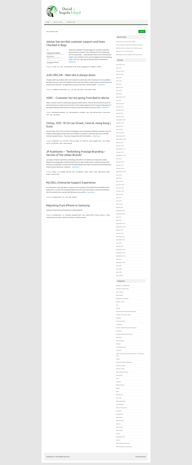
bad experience (73, 112)
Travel (54, 66)
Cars (117, 305)
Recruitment (63, 89)
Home (48, 22)
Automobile (119, 295)
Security (118, 424)
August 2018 (119, 142)
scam (60, 143)
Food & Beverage (121, 347)
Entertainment (120, 340)
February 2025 (120, 71)
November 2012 (120, 223)
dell (70, 197)
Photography (120, 404)
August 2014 (119, 207)
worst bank (56, 114)
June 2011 (119, 243)
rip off (48, 143)
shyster (91, 172)
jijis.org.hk (80, 89)
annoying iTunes (76, 215)
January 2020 (120, 116)
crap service (106, 112)
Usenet (118, 440)
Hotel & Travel (120, 368)
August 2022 (119, 87)
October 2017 (120, 152)
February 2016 (120, 184)
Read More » (72, 62)
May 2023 (119, 84)
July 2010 (118, 259)
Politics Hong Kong (121, 407)
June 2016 (119, 175)
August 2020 (119, 113)
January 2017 (120, 165)
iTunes (108, 215)
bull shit (68, 172)
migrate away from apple (53, 217)
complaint (82, 112)
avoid (90, 141)
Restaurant (55, 141)
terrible (99, 66)
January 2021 (120, 106)
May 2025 (119, 68)
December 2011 (120, 236)
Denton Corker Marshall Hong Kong (126, 327)
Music (117, 391)
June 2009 (119, 269)
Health (118, 359)
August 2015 (119, 194)
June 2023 (119, 81)
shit (51, 114)
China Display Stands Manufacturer (126, 311)
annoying (68, 215)
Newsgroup (119, 394)
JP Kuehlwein (79, 172)
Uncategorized (56, 197)
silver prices (119, 427)
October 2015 (120, 191)
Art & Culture (120, 292)
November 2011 (120, 239)
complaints (55, 89)
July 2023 (118, 77)
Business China (120, 301)
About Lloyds (58, 22)
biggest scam (97, 141)
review (86, 172)
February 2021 (120, 103)
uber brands (101, 172)
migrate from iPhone (68, 217)
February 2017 (120, 162)
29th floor (85, 141)
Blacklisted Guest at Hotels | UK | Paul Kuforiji (129, 54)
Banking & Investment (58, 112)
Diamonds (119, 331)
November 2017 (120, 149)
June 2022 (119, 90)
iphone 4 (102, 215)
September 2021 (121, 97)
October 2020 (120, 110)
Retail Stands (120, 420)
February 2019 (120, 132)
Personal (118, 398)
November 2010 (120, 252)
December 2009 (120, 262)
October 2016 (120, 168)
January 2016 (120, 188)
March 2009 (119, 275)
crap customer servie (70, 66)
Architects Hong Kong (122, 288)
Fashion (118, 344)
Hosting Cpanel (120, 365)
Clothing (118, 318)
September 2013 (121, 213)
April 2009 (119, 272)
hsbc (47, 114)
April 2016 (119, 178)
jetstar (79, 66)
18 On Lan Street (74, 141)
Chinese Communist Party (123, 314)
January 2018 (120, 145)
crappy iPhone (90, 215)
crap (61, 66)
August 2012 (119, 230)
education (119, 337)
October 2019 (120, 123)
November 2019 (120, 119)
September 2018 (121, 139)
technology (119, 430)
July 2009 (118, 265)
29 (80, 141)
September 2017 (121, 155)
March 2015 (119, 204)
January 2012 (120, 233)
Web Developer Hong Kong (124, 446)
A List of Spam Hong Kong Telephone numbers (129, 45)
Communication (120, 321)
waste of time (55, 174)
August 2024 (119, 74)
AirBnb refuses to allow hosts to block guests (129, 48)
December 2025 (120, 64)
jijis (75, 89)
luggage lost (85, 66)
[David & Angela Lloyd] (63, 16)
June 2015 (119, 201)
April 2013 (119, 220)
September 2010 (121, 256)
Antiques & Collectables (123, 285)
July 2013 (118, 217)
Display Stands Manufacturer (124, 334)
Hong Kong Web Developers (124, 362)
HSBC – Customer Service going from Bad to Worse (77, 97)
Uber (95, 172)
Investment (119, 375)
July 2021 (118, 100)
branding (63, 172)
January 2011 (120, 246)
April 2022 (119, 94)
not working (87, 89)
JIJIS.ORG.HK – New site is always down (71, 74)
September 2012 (121, 226)
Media (54, 172)
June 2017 (119, 158)
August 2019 (119, 126)
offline (94, 89)
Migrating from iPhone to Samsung (68, 205)
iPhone (97, 215)
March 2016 (119, 181)
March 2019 (119, 129)
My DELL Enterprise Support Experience (71, 182)
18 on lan (65, 141)
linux (117, 378)
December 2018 (120, 136)
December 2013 (120, 210)
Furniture (118, 350)
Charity (118, 308)
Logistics (118, 381)
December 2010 (120, 249)
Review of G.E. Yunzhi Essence (124, 51)
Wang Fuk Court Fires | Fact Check (125, 41)
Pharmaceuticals (121, 401)
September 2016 (121, 171)
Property (118, 411)
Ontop (108, 141)
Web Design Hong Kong (123, 443)
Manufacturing (120, 385)
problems (93, 66)
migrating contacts (80, 217)
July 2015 (118, 197)
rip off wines (54, 143)
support (74, 197)
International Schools (122, 372)
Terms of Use (71, 22)
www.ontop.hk (67, 143)
